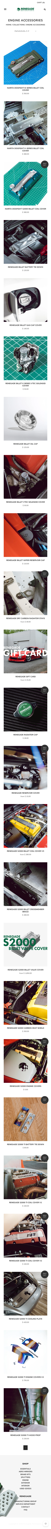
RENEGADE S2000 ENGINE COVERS (25, 1086)
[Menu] (5, 9)
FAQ (25, 1510)
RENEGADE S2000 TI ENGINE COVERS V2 (25, 1377)
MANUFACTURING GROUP (25, 1501)
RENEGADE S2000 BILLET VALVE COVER (25, 970)
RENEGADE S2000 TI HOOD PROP (25, 1435)
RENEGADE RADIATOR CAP (25, 735)
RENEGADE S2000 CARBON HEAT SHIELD (25, 1028)
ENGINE (25, 1480)
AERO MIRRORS (25, 1471)
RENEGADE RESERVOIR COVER (25, 793)
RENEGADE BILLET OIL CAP (25, 444)
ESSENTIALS (25, 1469)
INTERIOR (25, 1486)
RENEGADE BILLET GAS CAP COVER (26, 325)
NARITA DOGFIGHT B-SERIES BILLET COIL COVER (25, 89)
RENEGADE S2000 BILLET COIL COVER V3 (25, 851)
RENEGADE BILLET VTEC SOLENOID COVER (25, 502)
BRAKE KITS (25, 1474)
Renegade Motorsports (32, 1524)
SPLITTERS (25, 1477)
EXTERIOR (25, 1483)
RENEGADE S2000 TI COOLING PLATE (25, 1319)
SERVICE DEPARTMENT (25, 1504)
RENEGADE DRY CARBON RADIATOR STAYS (25, 618)
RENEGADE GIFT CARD (25, 676)
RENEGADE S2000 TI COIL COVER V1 (25, 1202)
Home (8, 25)
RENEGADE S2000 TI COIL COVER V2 (25, 1261)
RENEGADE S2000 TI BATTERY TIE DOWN (25, 1144)
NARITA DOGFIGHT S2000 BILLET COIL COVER (25, 209)
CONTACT (25, 1507)
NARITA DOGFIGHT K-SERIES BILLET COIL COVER (25, 149)
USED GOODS (25, 1488)
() (41, 2)
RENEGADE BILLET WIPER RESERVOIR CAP (25, 560)
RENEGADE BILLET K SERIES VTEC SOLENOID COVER (25, 384)
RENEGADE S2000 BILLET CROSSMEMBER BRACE (25, 910)
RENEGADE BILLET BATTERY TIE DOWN (25, 267)
